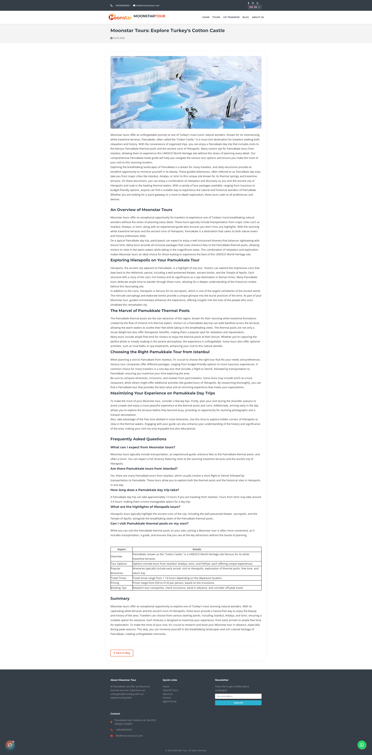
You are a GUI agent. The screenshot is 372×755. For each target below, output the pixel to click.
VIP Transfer (231, 17)
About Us (258, 17)
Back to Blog (123, 653)
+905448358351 (122, 5)
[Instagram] (253, 3)
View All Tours (170, 690)
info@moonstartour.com (147, 5)
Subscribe (238, 703)
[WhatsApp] (258, 3)
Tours (216, 17)
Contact (167, 697)
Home (205, 17)
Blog (246, 17)
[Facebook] (248, 3)
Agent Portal (169, 701)
